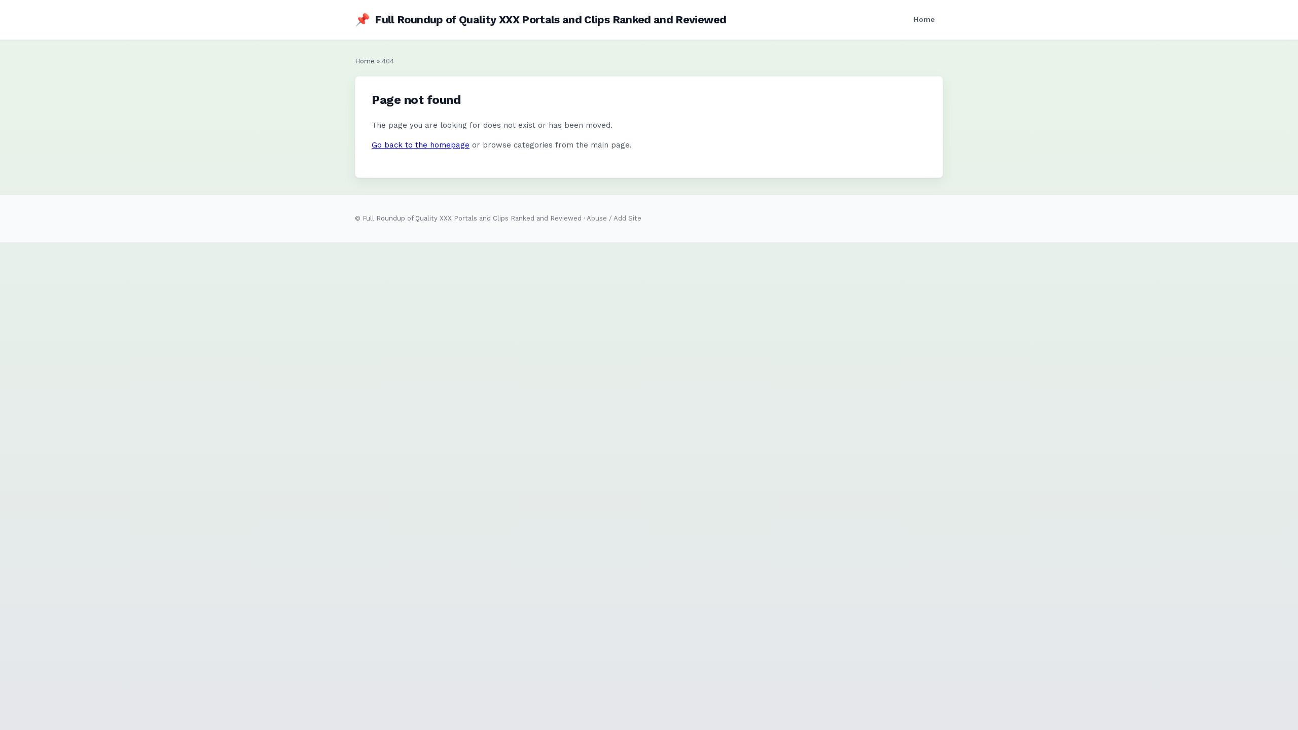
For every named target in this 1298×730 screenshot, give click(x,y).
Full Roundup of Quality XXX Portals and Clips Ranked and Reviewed (540, 20)
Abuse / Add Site (614, 218)
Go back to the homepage (421, 145)
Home (924, 19)
